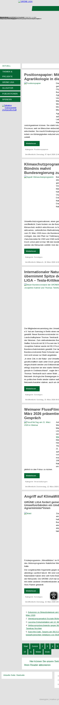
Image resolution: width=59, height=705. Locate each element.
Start (26, 646)
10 (25, 652)
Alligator (7, 88)
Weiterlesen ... (32, 143)
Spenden (7, 99)
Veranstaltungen (41, 482)
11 (31, 652)
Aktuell (6, 66)
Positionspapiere (41, 149)
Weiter (38, 652)
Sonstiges (38, 257)
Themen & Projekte (7, 74)
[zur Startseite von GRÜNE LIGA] (25, 1)
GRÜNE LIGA (8, 82)
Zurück (35, 646)
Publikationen (10, 94)
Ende (47, 652)
